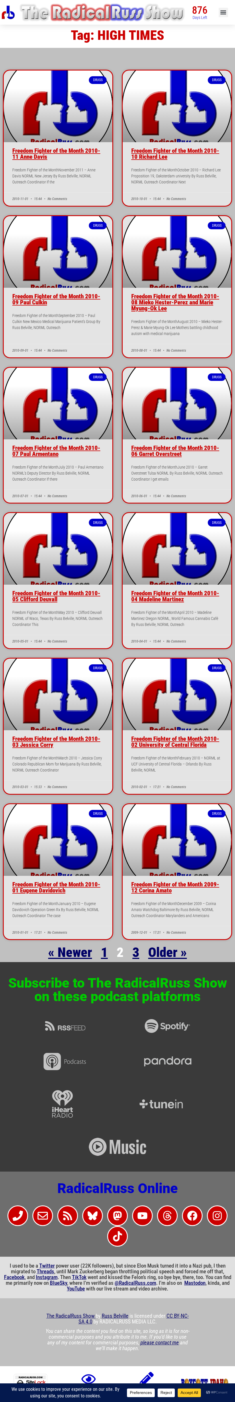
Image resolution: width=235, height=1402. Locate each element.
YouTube (76, 1289)
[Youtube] (142, 1215)
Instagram (47, 1277)
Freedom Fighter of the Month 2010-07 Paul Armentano (56, 451)
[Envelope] (42, 1215)
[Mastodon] (117, 1215)
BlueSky (58, 1283)
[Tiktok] (117, 1236)
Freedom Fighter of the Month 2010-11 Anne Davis (56, 153)
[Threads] (167, 1215)
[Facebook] (192, 1215)
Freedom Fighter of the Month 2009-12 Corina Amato (175, 887)
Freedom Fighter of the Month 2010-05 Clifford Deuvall (56, 596)
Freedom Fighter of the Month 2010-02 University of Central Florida (175, 741)
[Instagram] (217, 1215)
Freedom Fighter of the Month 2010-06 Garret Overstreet (175, 451)
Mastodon (194, 1283)
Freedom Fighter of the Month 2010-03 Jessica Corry (56, 741)
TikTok (79, 1277)
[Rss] (67, 1215)
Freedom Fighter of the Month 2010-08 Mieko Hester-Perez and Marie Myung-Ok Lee (175, 302)
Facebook (14, 1277)
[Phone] (17, 1215)
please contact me (159, 1343)
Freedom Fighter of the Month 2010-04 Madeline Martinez (175, 596)
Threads (45, 1271)
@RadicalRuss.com (135, 1283)
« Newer (70, 952)
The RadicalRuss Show (71, 1316)
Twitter (47, 1266)
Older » (167, 952)
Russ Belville (115, 1316)
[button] (223, 12)
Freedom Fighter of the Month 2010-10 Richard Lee (175, 153)
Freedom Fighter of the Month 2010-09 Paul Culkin (56, 299)
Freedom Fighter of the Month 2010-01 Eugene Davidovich (56, 887)
